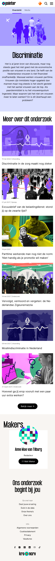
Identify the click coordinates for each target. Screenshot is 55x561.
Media (27, 10)
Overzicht (16, 10)
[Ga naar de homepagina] (9, 3)
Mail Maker (29, 461)
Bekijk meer (26, 406)
